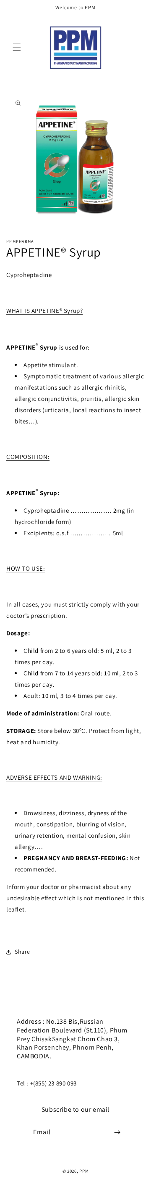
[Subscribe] (117, 1132)
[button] (17, 47)
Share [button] (22, 951)
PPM (84, 1171)
